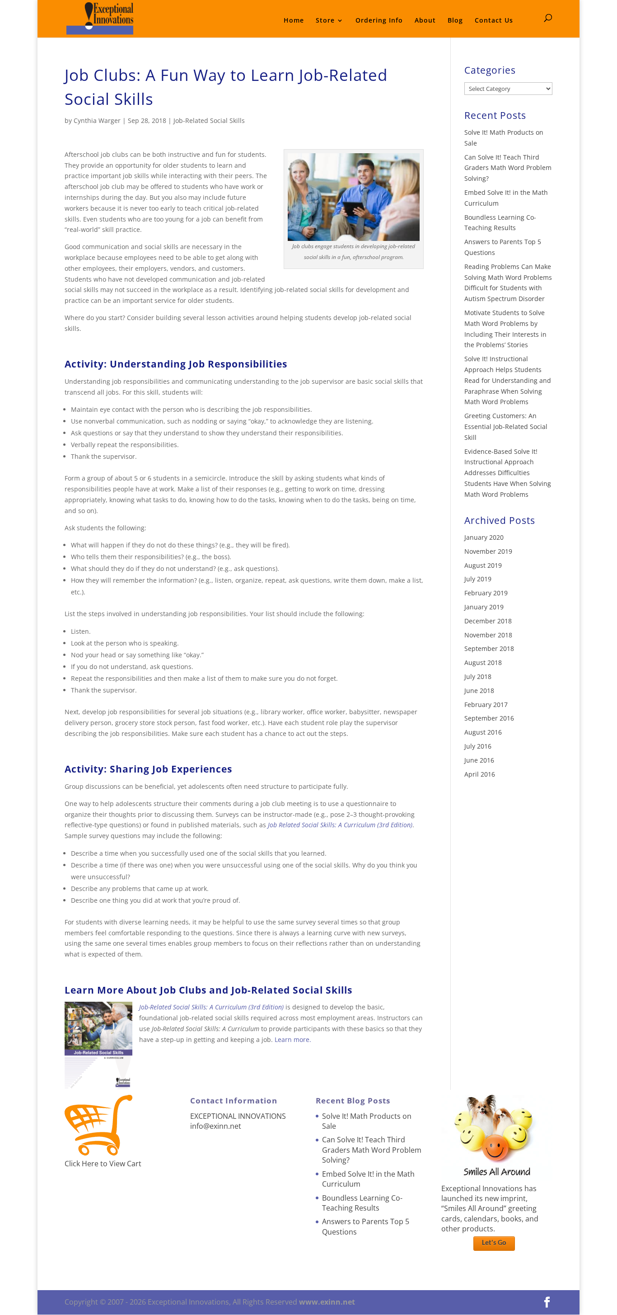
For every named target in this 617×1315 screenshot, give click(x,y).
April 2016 (479, 774)
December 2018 (488, 621)
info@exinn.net (215, 1126)
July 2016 (477, 746)
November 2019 (488, 551)
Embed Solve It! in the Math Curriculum (368, 1179)
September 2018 (489, 648)
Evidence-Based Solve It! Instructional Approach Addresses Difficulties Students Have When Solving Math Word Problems (507, 473)
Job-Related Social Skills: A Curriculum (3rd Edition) (211, 1007)
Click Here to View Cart (103, 1164)
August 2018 (483, 662)
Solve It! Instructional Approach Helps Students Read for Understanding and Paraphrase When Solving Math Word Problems (507, 380)
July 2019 (477, 579)
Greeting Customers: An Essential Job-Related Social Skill (505, 426)
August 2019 (483, 565)
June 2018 (479, 690)
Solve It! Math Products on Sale (366, 1121)
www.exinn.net (327, 1302)
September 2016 (489, 718)
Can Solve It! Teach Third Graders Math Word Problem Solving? (508, 168)
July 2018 (477, 676)
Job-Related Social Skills (209, 120)
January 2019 (484, 607)
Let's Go (494, 1243)
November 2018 (488, 635)
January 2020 (484, 537)
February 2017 (486, 704)
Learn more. (293, 1039)
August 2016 (483, 732)
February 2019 (486, 593)
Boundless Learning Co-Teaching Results (362, 1203)
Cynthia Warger (97, 120)
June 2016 (479, 760)
